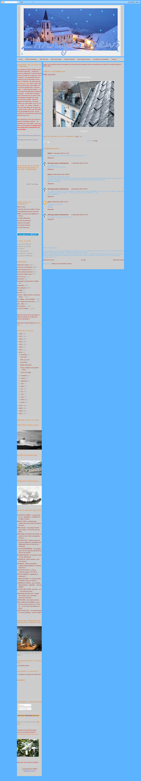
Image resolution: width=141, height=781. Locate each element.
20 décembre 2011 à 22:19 (60, 201)
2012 (21, 349)
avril (22, 394)
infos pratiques (21, 288)
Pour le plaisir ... (22, 306)
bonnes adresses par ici (24, 269)
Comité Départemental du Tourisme (28, 211)
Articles (21, 705)
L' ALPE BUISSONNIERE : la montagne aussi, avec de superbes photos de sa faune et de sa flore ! (29, 550)
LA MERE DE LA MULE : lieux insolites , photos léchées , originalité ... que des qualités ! (29, 585)
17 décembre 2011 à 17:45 (60, 153)
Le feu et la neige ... (26, 372)
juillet (22, 386)
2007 (21, 413)
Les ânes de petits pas (24, 220)
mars (22, 397)
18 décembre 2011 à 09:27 (79, 189)
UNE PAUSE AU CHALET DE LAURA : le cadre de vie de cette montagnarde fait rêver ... (29, 536)
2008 (21, 411)
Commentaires (24, 708)
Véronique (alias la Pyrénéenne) (58, 163)
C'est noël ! (23, 357)
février (23, 399)
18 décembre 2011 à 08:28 (61, 174)
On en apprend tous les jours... (26, 301)
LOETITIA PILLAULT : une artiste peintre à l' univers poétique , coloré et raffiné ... (29, 612)
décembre (24, 354)
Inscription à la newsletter (101, 59)
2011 (20, 352)
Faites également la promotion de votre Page (27, 139)
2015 (21, 341)
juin (22, 389)
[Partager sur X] (48, 142)
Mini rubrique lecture (84, 59)
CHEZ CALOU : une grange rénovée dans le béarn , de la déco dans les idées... (28, 529)
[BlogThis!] (46, 142)
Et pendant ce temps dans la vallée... (28, 281)
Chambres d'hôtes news (24, 274)
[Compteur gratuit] (23, 665)
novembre (24, 375)
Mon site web (44, 59)
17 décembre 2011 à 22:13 (79, 163)
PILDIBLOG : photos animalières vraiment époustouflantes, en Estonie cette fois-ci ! (29, 565)
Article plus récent (48, 260)
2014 (21, 344)
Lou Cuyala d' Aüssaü (23, 225)
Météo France (21, 207)
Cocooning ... (24, 362)
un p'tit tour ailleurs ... (23, 308)
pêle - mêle (20, 304)
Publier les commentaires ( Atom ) (62, 263)
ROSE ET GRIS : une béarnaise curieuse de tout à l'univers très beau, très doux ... (29, 523)
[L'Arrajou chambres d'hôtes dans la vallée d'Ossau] (18, 137)
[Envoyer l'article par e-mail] (80, 136)
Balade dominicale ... (26, 365)
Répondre (51, 158)
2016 (21, 339)
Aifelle (50, 153)
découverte (20, 279)
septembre (24, 381)
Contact (114, 59)
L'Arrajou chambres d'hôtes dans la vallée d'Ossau (29, 135)
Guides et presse (69, 59)
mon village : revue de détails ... (27, 299)
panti (49, 201)
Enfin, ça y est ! (49, 74)
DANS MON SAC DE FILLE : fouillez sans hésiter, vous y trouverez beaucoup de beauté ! (28, 595)
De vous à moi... (22, 276)
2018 (21, 333)
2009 (21, 408)
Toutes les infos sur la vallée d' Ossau (28, 209)
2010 (21, 405)
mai (22, 391)
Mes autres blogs (56, 59)
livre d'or (20, 292)
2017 (21, 336)
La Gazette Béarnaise (23, 218)
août (22, 383)
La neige (95, 140)
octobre (23, 378)
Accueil (20, 59)
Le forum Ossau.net (23, 227)
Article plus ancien (118, 260)
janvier (23, 402)
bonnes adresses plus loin (25, 272)
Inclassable (20, 285)
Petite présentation (31, 59)
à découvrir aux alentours (25, 267)
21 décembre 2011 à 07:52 (79, 214)
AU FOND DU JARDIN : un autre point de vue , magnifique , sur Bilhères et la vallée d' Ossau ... (28, 517)
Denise (50, 174)
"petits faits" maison (23, 265)
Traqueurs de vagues (23, 223)
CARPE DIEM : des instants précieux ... (29, 600)
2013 (21, 347)
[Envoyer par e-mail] (44, 142)
